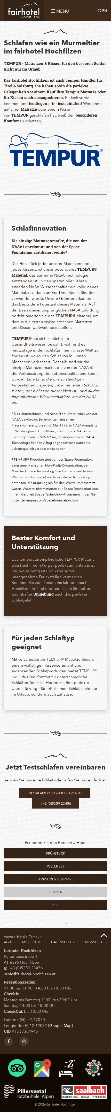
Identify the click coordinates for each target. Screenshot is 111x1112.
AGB (7, 942)
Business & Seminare (56, 879)
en (104, 10)
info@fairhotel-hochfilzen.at (54, 793)
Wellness (55, 866)
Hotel (81, 842)
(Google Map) (60, 1025)
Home (8, 936)
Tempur (55, 892)
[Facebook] (8, 1041)
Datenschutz (63, 942)
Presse (55, 905)
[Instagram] (24, 1041)
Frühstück (55, 853)
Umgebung (43, 594)
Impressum (31, 942)
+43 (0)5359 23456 (55, 803)
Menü (62, 11)
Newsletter (96, 942)
